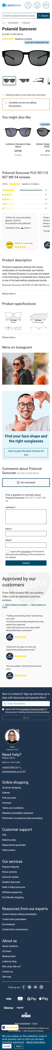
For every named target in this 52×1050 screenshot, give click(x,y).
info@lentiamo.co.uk (12, 771)
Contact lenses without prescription (19, 914)
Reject (19, 1046)
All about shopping (11, 787)
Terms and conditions (13, 807)
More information (35, 1042)
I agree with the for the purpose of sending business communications (27, 710)
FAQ (4, 834)
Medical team (9, 956)
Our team (6, 951)
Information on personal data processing (22, 818)
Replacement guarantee (14, 845)
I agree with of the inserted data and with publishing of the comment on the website (25, 554)
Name (8, 528)
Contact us (7, 971)
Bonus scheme (9, 871)
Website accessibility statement (17, 813)
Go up (34, 1023)
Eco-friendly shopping (13, 897)
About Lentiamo (10, 946)
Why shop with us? (11, 966)
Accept (7, 1046)
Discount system (10, 877)
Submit (26, 563)
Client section (8, 850)
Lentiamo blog (9, 961)
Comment (10, 507)
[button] (9, 80)
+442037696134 (10, 767)
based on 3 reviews (23, 38)
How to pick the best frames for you (26, 452)
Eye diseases (8, 924)
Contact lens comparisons (15, 929)
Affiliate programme (12, 892)
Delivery (6, 792)
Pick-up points (9, 797)
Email (8, 540)
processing (25, 551)
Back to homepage (22, 1023)
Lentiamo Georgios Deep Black (18, 145)
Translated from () (17, 227)
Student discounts (11, 882)
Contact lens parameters (14, 919)
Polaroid (25, 22)
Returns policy (9, 839)
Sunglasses (13, 22)
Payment (6, 802)
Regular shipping (10, 866)
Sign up (26, 717)
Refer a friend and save (13, 887)
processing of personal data (31, 709)
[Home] (3, 23)
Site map (6, 976)
